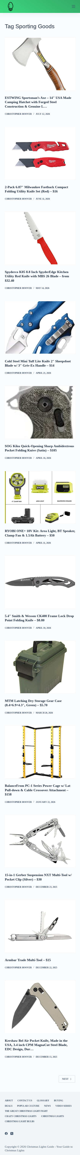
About (9, 1100)
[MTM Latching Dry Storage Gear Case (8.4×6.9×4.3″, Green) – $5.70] (40, 667)
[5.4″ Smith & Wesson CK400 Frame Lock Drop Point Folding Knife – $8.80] (40, 582)
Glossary (43, 1100)
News (47, 1106)
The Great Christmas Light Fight (26, 1111)
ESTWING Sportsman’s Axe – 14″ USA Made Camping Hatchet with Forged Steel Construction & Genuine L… (38, 102)
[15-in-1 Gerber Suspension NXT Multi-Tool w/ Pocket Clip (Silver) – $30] (40, 841)
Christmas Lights (52, 1116)
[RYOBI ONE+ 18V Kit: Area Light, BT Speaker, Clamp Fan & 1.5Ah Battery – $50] (40, 497)
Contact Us (24, 1100)
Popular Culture (28, 1106)
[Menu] (73, 6)
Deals (8, 1106)
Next (65, 1079)
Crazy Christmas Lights (20, 1116)
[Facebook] (6, 1133)
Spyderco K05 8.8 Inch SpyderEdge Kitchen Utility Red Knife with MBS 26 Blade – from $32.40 (37, 276)
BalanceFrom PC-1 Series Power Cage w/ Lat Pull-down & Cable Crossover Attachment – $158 (37, 790)
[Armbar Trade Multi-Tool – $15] (40, 926)
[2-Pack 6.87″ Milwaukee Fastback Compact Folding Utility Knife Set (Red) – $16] (40, 153)
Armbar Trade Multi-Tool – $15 (28, 960)
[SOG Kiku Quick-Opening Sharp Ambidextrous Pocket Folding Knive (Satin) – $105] (40, 412)
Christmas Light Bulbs (19, 1121)
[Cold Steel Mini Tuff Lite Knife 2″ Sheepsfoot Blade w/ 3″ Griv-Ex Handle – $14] (40, 327)
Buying (58, 1100)
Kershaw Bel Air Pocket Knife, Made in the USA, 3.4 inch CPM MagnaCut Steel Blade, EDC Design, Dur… (36, 1045)
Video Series (63, 1106)
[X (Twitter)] (11, 1133)
